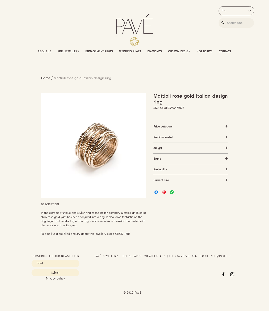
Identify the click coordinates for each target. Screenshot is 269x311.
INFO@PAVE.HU (220, 256)
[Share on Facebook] (156, 192)
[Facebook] (223, 274)
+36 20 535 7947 (186, 256)
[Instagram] (232, 274)
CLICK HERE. (123, 233)
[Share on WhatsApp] (172, 192)
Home (45, 78)
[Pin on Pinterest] (164, 192)
